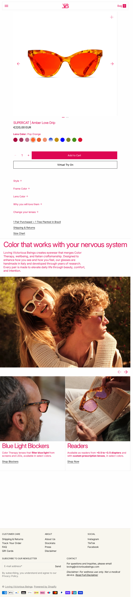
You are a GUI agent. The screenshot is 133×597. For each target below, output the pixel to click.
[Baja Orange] (39, 140)
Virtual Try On (65, 164)
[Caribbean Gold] (57, 140)
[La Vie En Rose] (21, 140)
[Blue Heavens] (51, 140)
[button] (6, 6)
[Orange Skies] (45, 140)
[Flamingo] (80, 140)
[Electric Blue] (62, 140)
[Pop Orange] (33, 140)
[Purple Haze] (15, 140)
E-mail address (12, 566)
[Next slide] (112, 64)
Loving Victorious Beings (19, 586)
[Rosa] (27, 140)
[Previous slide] (18, 64)
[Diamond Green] (74, 140)
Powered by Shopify (45, 586)
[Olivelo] (68, 140)
